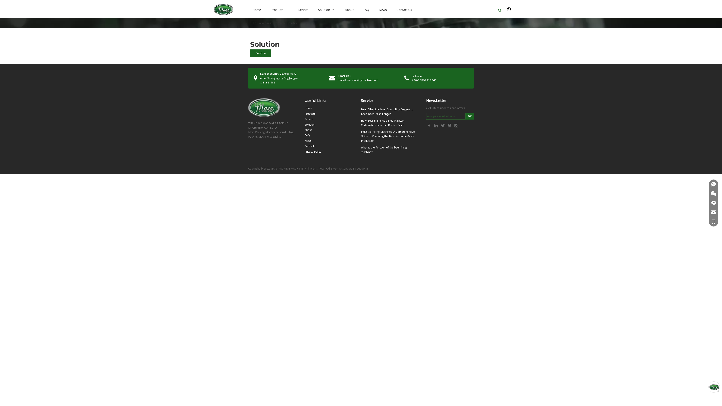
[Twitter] (443, 125)
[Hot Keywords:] (499, 10)
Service (309, 119)
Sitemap (336, 168)
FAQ (307, 135)
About (308, 130)
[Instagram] (456, 125)
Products (310, 113)
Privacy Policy (313, 151)
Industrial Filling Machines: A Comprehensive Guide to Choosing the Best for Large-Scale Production (388, 136)
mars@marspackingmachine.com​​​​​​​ (358, 80)
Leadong (362, 168)
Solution (261, 53)
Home (308, 108)
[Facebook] (429, 125)
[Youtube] (450, 125)
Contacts (310, 146)
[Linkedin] (436, 125)
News (308, 140)
